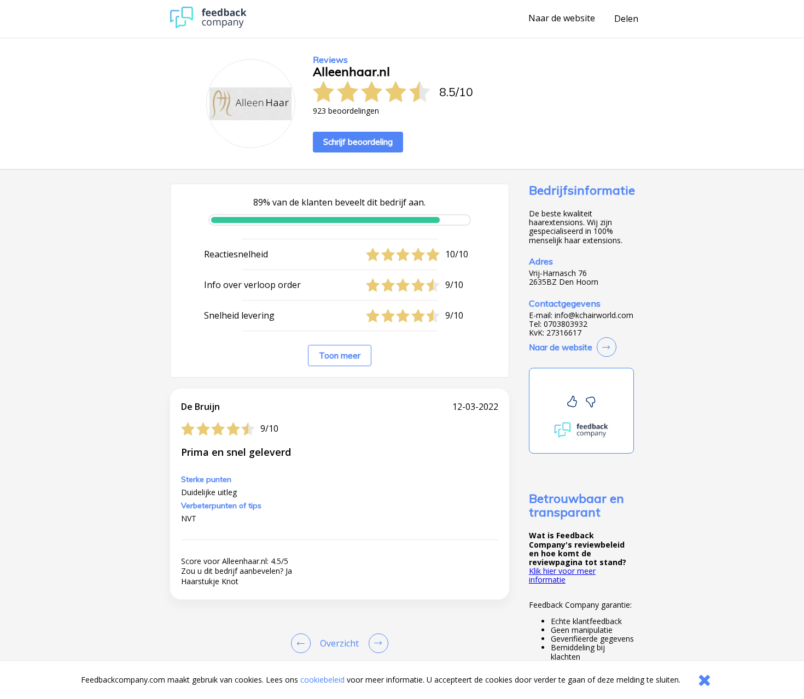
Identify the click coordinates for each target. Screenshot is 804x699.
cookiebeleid (322, 679)
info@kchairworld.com (594, 315)
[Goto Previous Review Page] (303, 643)
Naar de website (561, 18)
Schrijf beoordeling (358, 142)
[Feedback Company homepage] (208, 25)
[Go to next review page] (376, 643)
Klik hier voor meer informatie (562, 575)
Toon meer (339, 355)
